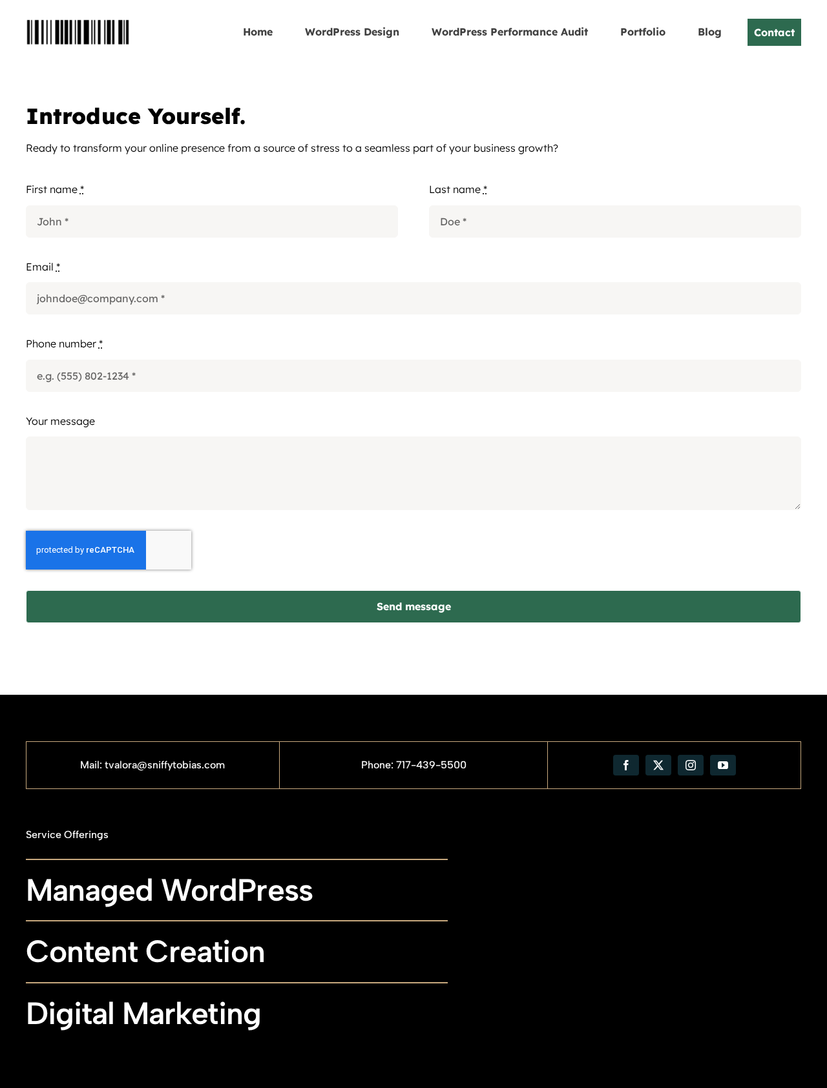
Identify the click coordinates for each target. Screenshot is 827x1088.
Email (43, 266)
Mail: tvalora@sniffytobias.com (152, 765)
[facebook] (626, 765)
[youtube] (723, 765)
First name (55, 189)
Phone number (64, 343)
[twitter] (658, 765)
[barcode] (78, 11)
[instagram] (691, 765)
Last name (458, 189)
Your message (60, 421)
